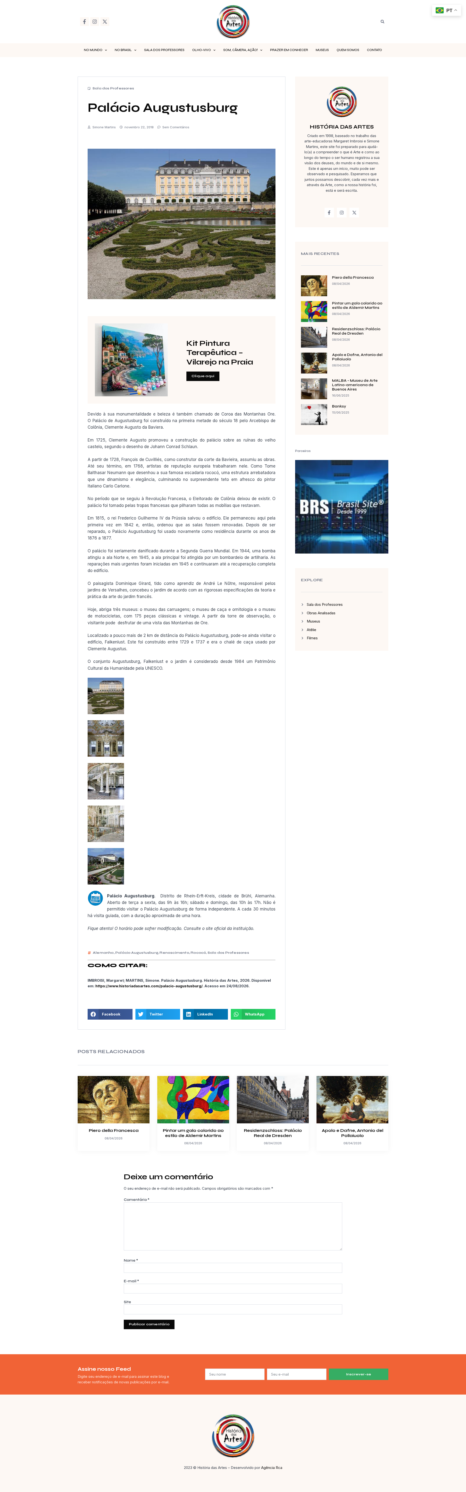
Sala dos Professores (113, 88)
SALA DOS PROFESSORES (164, 50)
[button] (382, 21)
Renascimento (174, 953)
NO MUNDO (93, 50)
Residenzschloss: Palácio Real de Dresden (356, 331)
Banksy (339, 406)
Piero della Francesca (353, 277)
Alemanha (103, 953)
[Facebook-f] (84, 21)
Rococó (198, 953)
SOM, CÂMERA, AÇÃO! (240, 50)
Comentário (137, 1199)
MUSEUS (322, 50)
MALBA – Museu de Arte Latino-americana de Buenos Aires (355, 384)
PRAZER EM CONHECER (289, 50)
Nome (131, 1260)
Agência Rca (271, 1467)
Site (127, 1302)
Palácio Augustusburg (136, 953)
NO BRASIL (123, 50)
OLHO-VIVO (201, 50)
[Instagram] (94, 21)
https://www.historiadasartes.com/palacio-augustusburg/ (148, 986)
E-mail (131, 1281)
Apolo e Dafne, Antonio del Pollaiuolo (352, 1133)
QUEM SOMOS (348, 50)
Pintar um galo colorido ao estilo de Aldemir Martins (357, 305)
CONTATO (374, 50)
